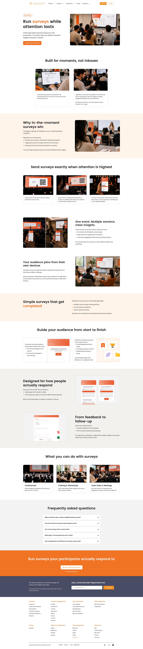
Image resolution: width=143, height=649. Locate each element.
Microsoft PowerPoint (99, 604)
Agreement (77, 645)
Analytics (53, 635)
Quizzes (53, 613)
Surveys (53, 616)
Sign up (103, 3)
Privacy (66, 645)
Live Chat (53, 618)
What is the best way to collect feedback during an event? (63, 517)
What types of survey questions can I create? (59, 535)
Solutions (59, 3)
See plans (31, 628)
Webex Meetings (77, 609)
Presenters (31, 604)
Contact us (97, 637)
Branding (53, 632)
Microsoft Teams (77, 611)
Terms (71, 645)
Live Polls (53, 609)
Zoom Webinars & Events (78, 606)
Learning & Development (35, 613)
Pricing (78, 3)
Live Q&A (53, 604)
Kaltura (74, 635)
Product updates (98, 630)
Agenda (53, 628)
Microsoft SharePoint (78, 613)
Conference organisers (34, 611)
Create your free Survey (32, 43)
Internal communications (35, 606)
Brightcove (75, 628)
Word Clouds (54, 611)
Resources (85, 3)
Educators (31, 616)
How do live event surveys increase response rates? (61, 523)
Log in (110, 3)
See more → (76, 637)
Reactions (53, 620)
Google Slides (97, 606)
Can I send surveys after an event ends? (57, 529)
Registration (54, 630)
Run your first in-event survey (72, 567)
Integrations (69, 3)
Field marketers (32, 609)
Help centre (97, 632)
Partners (96, 635)
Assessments (54, 606)
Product (50, 3)
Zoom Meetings (76, 604)
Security (61, 645)
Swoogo (74, 630)
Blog (95, 628)
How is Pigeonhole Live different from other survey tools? (63, 541)
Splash (74, 632)
